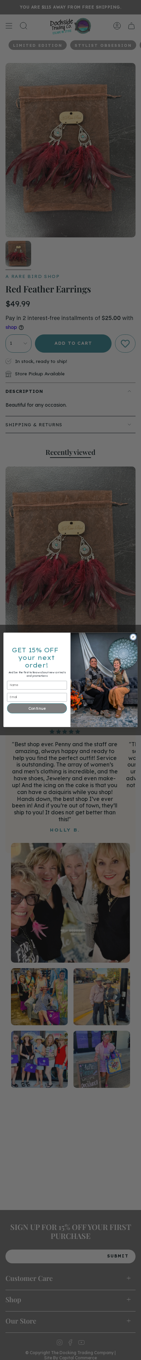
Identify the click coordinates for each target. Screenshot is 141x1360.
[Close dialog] (133, 637)
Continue (37, 708)
